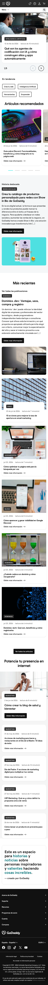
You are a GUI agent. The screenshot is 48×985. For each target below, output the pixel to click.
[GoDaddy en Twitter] (20, 949)
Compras (5, 925)
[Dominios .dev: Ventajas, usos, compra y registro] (24, 361)
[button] (10, 170)
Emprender (25, 94)
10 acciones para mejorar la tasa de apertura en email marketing (21, 416)
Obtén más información (13, 161)
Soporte (5, 901)
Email (9, 406)
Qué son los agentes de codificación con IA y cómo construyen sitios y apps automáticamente (20, 53)
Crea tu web (8, 87)
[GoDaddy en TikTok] (15, 949)
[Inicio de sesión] (39, 3)
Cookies (39, 956)
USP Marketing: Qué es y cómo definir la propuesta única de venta (22, 799)
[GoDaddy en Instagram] (9, 949)
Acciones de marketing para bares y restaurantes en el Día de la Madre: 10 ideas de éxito (23, 740)
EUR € (41, 942)
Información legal (11, 956)
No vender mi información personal (24, 961)
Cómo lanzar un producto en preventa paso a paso (23, 828)
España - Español (8, 942)
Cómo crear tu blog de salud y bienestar (22, 707)
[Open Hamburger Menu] (3, 4)
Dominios (7, 296)
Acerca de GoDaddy (9, 895)
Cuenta (4, 919)
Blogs (7, 509)
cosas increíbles (18, 872)
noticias (11, 860)
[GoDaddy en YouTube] (26, 949)
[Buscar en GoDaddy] (44, 10)
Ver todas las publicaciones (14, 291)
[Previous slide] (33, 68)
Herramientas (9, 94)
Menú (4, 10)
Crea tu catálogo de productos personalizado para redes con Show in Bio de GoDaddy (23, 197)
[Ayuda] (35, 3)
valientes (15, 868)
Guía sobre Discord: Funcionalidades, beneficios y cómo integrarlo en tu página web (20, 153)
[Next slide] (41, 68)
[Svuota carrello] (44, 3)
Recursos (5, 907)
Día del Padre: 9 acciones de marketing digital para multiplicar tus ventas (21, 770)
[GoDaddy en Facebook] (3, 949)
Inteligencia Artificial (15, 39)
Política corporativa (38, 980)
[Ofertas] (30, 3)
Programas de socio (9, 913)
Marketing (10, 695)
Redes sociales (11, 139)
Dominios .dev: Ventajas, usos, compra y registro (20, 302)
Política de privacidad (27, 956)
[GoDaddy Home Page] (11, 933)
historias (20, 856)
